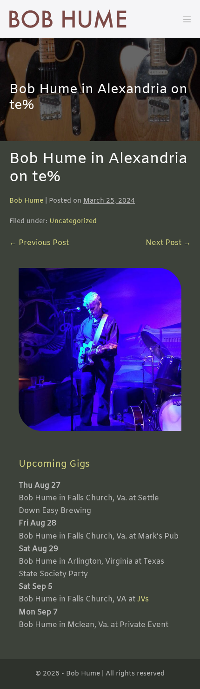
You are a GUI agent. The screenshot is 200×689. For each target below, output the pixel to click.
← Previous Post (39, 243)
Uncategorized (73, 221)
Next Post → (168, 243)
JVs (143, 599)
